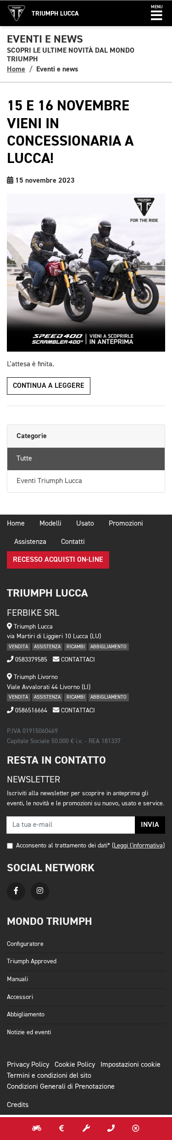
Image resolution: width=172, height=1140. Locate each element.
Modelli (50, 523)
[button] (157, 13)
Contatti (73, 542)
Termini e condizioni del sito (49, 1076)
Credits (17, 1105)
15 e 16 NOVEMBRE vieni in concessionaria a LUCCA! (70, 132)
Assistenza (30, 542)
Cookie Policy (75, 1065)
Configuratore (25, 944)
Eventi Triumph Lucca (49, 481)
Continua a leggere (48, 386)
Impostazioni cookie (130, 1065)
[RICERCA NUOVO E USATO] (36, 1128)
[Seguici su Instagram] (40, 891)
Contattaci (77, 660)
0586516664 (30, 710)
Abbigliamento (25, 1014)
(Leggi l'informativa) (138, 845)
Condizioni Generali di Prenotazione (61, 1087)
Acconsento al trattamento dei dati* (63, 845)
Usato (85, 523)
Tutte (24, 458)
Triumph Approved (31, 961)
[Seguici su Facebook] (16, 891)
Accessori (20, 997)
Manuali (17, 979)
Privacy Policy (28, 1065)
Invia (150, 825)
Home (16, 69)
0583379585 (30, 660)
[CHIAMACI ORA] (111, 1128)
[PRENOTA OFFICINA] (86, 1128)
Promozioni (126, 523)
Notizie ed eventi (29, 1032)
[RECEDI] (135, 1128)
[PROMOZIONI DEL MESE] (61, 1128)
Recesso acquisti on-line (58, 560)
